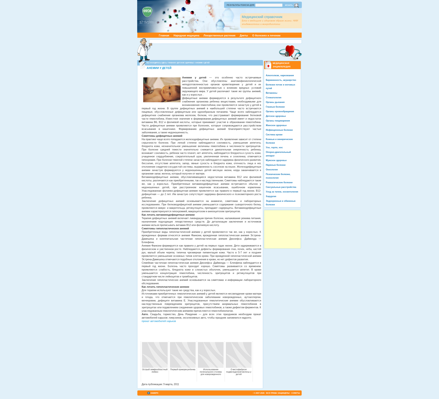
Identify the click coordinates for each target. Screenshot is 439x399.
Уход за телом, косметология (282, 191)
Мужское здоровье (276, 160)
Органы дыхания (275, 102)
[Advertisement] (225, 41)
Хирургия (271, 196)
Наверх (154, 393)
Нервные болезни (276, 165)
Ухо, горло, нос (274, 147)
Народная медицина (186, 35)
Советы (295, 393)
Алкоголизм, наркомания (280, 75)
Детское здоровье (185, 63)
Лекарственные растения (219, 35)
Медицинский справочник (262, 17)
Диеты (244, 35)
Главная (164, 35)
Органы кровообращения (280, 111)
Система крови (274, 134)
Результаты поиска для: (241, 5)
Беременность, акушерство (281, 80)
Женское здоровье (276, 125)
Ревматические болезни (279, 182)
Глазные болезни (275, 106)
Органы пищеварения (278, 120)
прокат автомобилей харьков (159, 321)
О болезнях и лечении (266, 35)
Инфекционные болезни (279, 130)
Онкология (272, 169)
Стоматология (273, 97)
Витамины (271, 93)
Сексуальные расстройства (281, 187)
